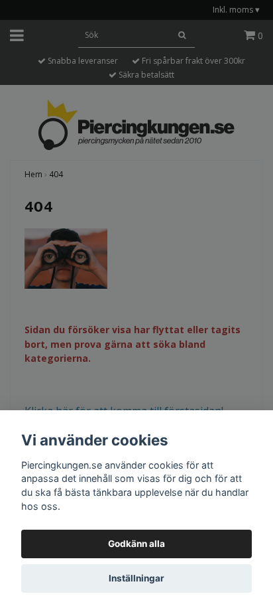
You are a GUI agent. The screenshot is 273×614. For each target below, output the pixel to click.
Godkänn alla (136, 543)
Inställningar (136, 578)
